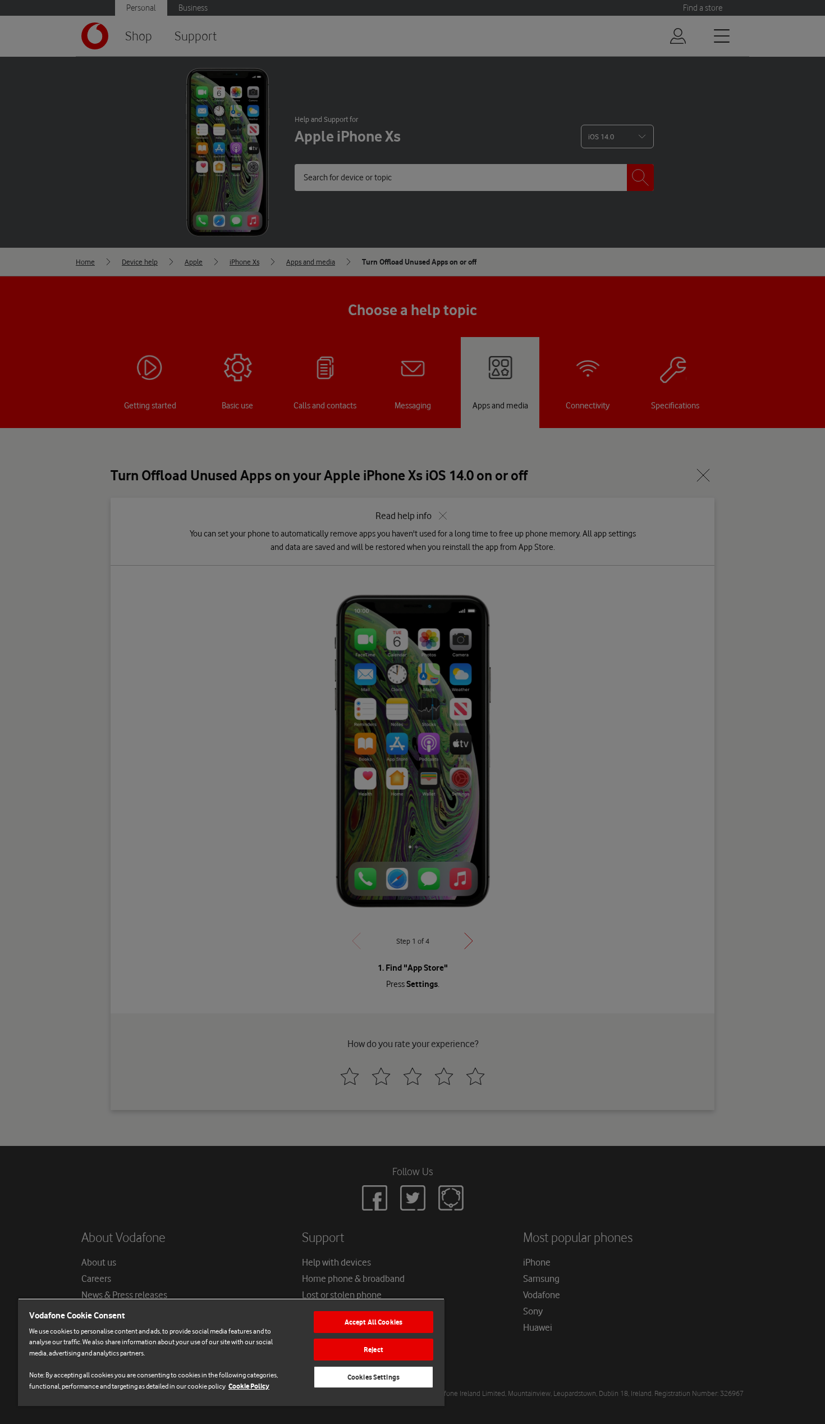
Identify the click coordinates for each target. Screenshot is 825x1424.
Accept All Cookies (373, 1322)
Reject (373, 1349)
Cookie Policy (248, 1386)
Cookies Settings (373, 1377)
